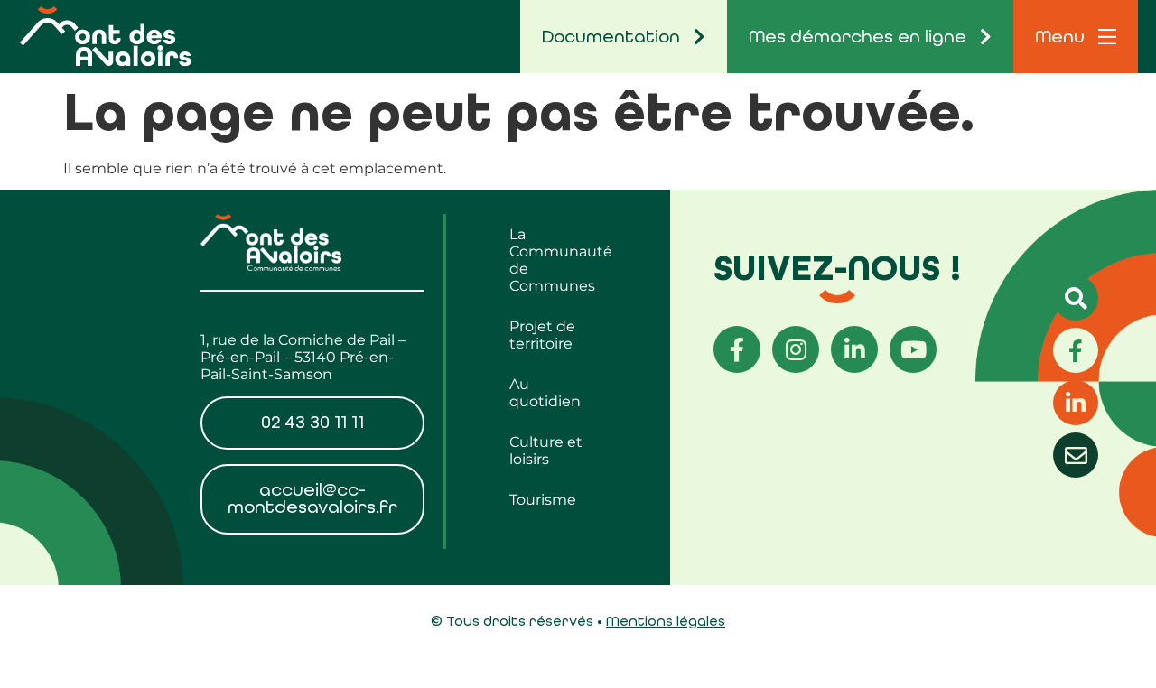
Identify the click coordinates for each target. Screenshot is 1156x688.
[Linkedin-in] (854, 349)
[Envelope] (1075, 455)
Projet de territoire (542, 335)
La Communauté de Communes (559, 260)
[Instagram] (795, 349)
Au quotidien (545, 393)
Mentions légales (665, 620)
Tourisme (542, 499)
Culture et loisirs (546, 450)
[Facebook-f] (736, 349)
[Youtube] (913, 349)
